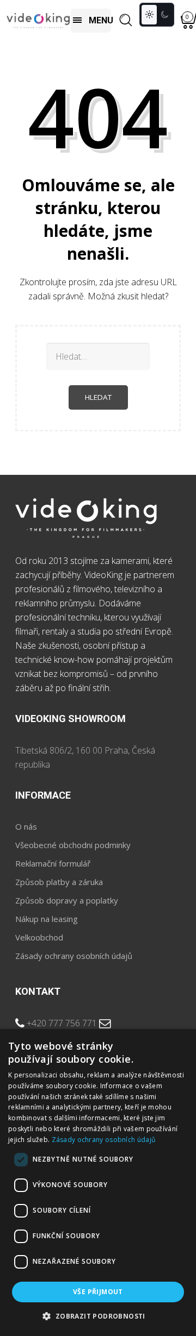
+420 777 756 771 (62, 1023)
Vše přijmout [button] (98, 1291)
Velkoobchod (39, 937)
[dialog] (98, 1182)
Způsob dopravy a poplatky (66, 900)
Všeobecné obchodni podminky (73, 844)
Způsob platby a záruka (59, 881)
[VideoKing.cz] (38, 20)
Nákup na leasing (46, 918)
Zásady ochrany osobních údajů (73, 955)
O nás (26, 826)
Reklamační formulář (52, 863)
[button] (98, 1316)
